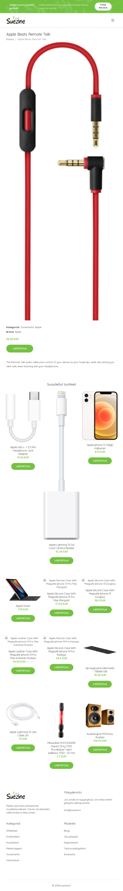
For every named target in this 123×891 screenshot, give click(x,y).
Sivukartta (69, 854)
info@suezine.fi (72, 810)
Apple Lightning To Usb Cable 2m (23, 733)
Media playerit (14, 848)
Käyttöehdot (71, 842)
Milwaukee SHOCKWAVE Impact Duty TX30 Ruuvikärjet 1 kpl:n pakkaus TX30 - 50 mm (61, 748)
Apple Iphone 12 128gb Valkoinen (100, 446)
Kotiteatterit (13, 836)
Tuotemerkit (27, 327)
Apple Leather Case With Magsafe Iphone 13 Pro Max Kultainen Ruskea (23, 655)
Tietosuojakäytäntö (75, 848)
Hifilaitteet (11, 830)
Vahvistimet (12, 860)
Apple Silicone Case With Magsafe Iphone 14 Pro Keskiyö (61, 651)
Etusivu (10, 39)
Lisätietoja (20, 348)
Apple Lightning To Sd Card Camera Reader (61, 546)
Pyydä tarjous (103, 6)
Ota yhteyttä (71, 836)
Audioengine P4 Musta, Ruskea (100, 735)
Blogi (67, 830)
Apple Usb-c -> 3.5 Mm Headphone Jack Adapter (23, 450)
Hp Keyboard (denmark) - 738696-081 (100, 670)
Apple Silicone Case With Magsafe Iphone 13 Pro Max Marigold (61, 597)
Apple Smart (23, 605)
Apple (38, 327)
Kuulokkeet (12, 842)
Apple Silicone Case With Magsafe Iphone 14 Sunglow (100, 594)
